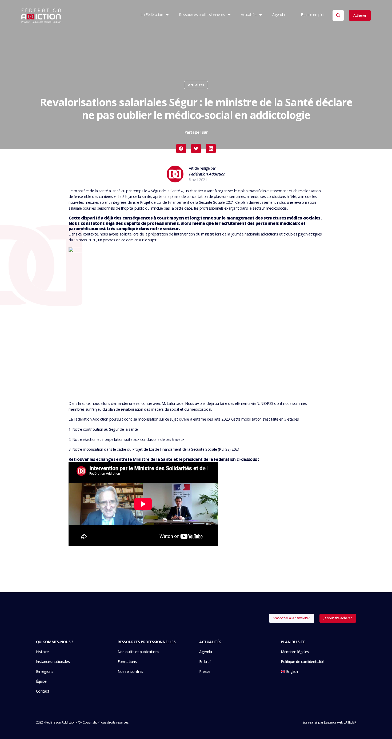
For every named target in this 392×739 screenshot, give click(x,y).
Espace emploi (312, 14)
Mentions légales (295, 651)
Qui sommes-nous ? (54, 641)
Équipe (41, 681)
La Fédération (152, 14)
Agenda (278, 14)
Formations (127, 661)
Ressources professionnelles (202, 14)
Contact (42, 691)
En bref (205, 661)
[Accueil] (41, 15)
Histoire (42, 651)
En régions (44, 671)
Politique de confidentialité (302, 661)
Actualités (248, 14)
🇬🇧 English (289, 671)
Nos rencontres (130, 671)
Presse (204, 671)
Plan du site (293, 641)
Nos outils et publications (138, 651)
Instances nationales (53, 661)
